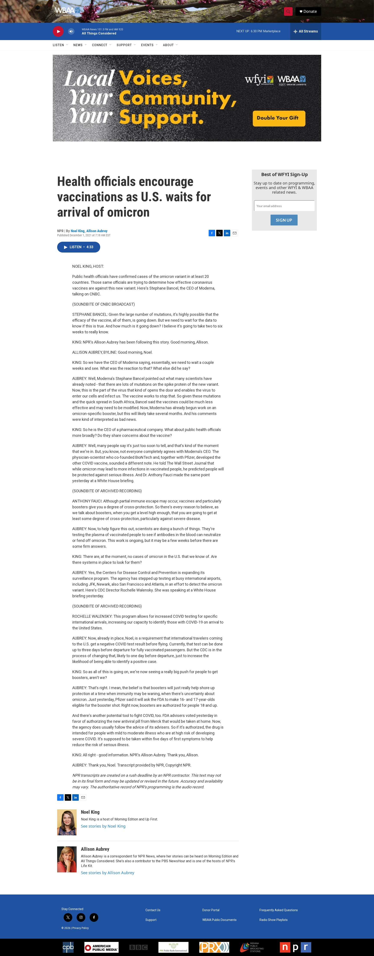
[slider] (78, 31)
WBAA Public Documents (219, 920)
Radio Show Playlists (274, 920)
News (78, 45)
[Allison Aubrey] (67, 859)
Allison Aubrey (97, 231)
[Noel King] (67, 822)
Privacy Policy (80, 928)
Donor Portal (210, 910)
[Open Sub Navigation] (67, 45)
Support (124, 45)
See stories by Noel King (103, 826)
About (168, 45)
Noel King (78, 231)
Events (147, 45)
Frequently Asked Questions (279, 910)
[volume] (71, 31)
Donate (310, 11)
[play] (58, 31)
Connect (99, 45)
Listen (58, 45)
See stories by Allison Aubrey (107, 872)
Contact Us (152, 910)
